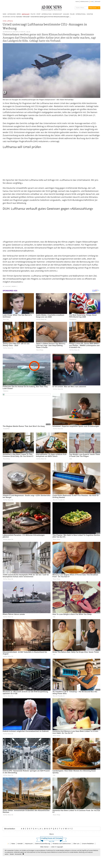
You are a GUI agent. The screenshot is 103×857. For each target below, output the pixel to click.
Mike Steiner (44, 847)
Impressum (29, 843)
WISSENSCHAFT (57, 14)
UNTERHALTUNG (46, 14)
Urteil (4, 21)
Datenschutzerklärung (42, 843)
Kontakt (20, 843)
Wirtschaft (26, 17)
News (13, 843)
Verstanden (18, 854)
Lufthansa (10, 21)
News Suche (92, 8)
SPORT (38, 14)
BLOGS (77, 1)
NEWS (4, 14)
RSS (92, 1)
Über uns (76, 843)
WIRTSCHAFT (26, 14)
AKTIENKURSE (11, 14)
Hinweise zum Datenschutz (62, 843)
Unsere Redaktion (88, 843)
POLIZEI (72, 14)
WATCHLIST (97, 1)
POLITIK (33, 14)
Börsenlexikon (9, 829)
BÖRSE (19, 14)
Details (12, 854)
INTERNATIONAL (81, 14)
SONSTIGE (90, 14)
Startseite (19, 17)
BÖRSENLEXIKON (84, 1)
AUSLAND (66, 14)
